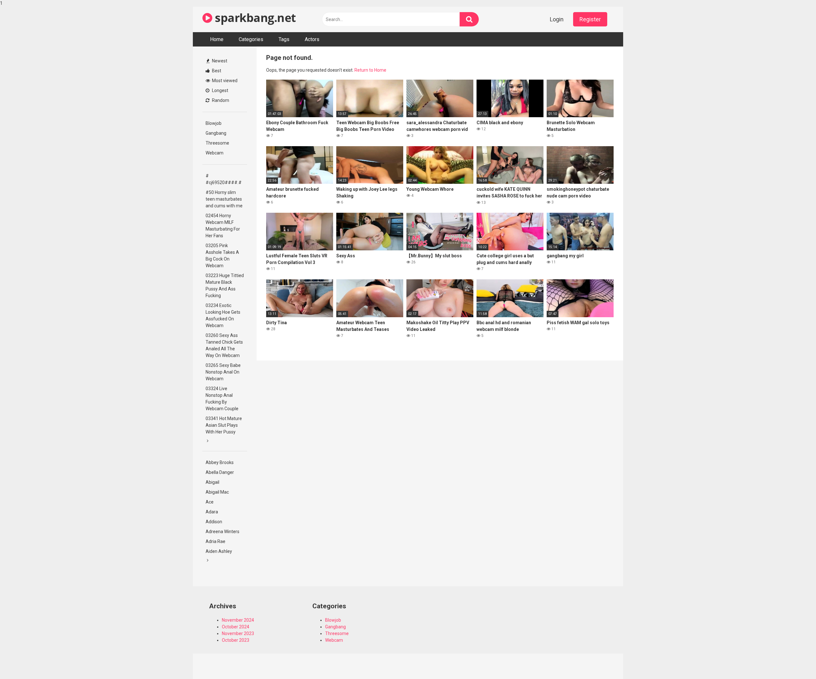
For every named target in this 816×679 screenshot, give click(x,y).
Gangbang (216, 133)
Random (220, 100)
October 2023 (235, 640)
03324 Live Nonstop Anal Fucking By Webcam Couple (222, 398)
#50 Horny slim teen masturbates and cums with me (224, 199)
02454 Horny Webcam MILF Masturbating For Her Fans (223, 225)
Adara (212, 511)
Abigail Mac (217, 492)
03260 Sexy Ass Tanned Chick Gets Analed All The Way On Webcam (224, 345)
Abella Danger (220, 472)
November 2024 (238, 620)
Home (216, 39)
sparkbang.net (254, 17)
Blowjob (214, 123)
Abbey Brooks (220, 462)
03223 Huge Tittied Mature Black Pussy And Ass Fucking (225, 285)
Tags (284, 39)
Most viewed (224, 80)
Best (216, 70)
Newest (219, 60)
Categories (251, 39)
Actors (312, 39)
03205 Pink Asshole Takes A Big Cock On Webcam (222, 255)
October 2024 (235, 626)
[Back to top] (794, 660)
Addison (214, 521)
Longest (219, 90)
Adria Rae (215, 541)
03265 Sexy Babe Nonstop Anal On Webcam (223, 372)
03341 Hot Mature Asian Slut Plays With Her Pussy (224, 425)
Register (590, 19)
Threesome (217, 143)
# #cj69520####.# (224, 179)
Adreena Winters (222, 531)
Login (557, 19)
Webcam (214, 152)
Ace (210, 501)
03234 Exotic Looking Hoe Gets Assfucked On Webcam (223, 315)
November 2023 (238, 633)
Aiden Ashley (219, 551)
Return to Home (370, 70)
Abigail (212, 482)
